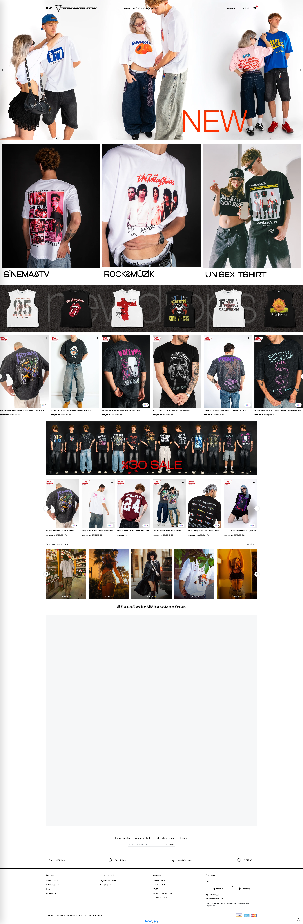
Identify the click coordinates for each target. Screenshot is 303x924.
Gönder (171, 844)
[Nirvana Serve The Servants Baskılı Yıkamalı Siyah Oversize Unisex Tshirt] (278, 371)
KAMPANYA (51, 893)
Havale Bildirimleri (106, 885)
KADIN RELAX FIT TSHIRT (163, 893)
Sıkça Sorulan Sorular (107, 880)
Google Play (246, 889)
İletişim (49, 889)
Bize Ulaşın (210, 875)
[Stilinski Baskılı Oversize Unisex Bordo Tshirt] (98, 503)
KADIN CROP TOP (160, 897)
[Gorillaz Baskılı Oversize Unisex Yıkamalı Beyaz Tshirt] (133, 503)
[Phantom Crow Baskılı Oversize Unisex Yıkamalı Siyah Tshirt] (228, 371)
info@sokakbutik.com (216, 898)
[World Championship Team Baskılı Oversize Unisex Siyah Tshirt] (169, 503)
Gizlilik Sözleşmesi (53, 880)
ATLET (155, 889)
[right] (257, 508)
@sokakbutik (251, 544)
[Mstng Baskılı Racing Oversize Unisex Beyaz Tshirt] (62, 503)
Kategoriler (157, 875)
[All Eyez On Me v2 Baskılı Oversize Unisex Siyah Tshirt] (177, 371)
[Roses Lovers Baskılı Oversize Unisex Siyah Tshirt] (240, 503)
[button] (255, 8)
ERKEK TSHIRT (159, 885)
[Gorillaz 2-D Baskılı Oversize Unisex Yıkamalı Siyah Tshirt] (75, 371)
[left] (46, 508)
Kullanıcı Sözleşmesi (54, 885)
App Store (219, 889)
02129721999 (214, 895)
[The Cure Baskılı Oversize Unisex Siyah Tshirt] (204, 503)
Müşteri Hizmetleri (106, 875)
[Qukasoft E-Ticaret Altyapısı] (151, 921)
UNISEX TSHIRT (159, 880)
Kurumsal (50, 875)
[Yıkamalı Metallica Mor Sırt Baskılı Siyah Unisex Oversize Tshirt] (24, 371)
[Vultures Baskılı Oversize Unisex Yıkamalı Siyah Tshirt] (126, 371)
